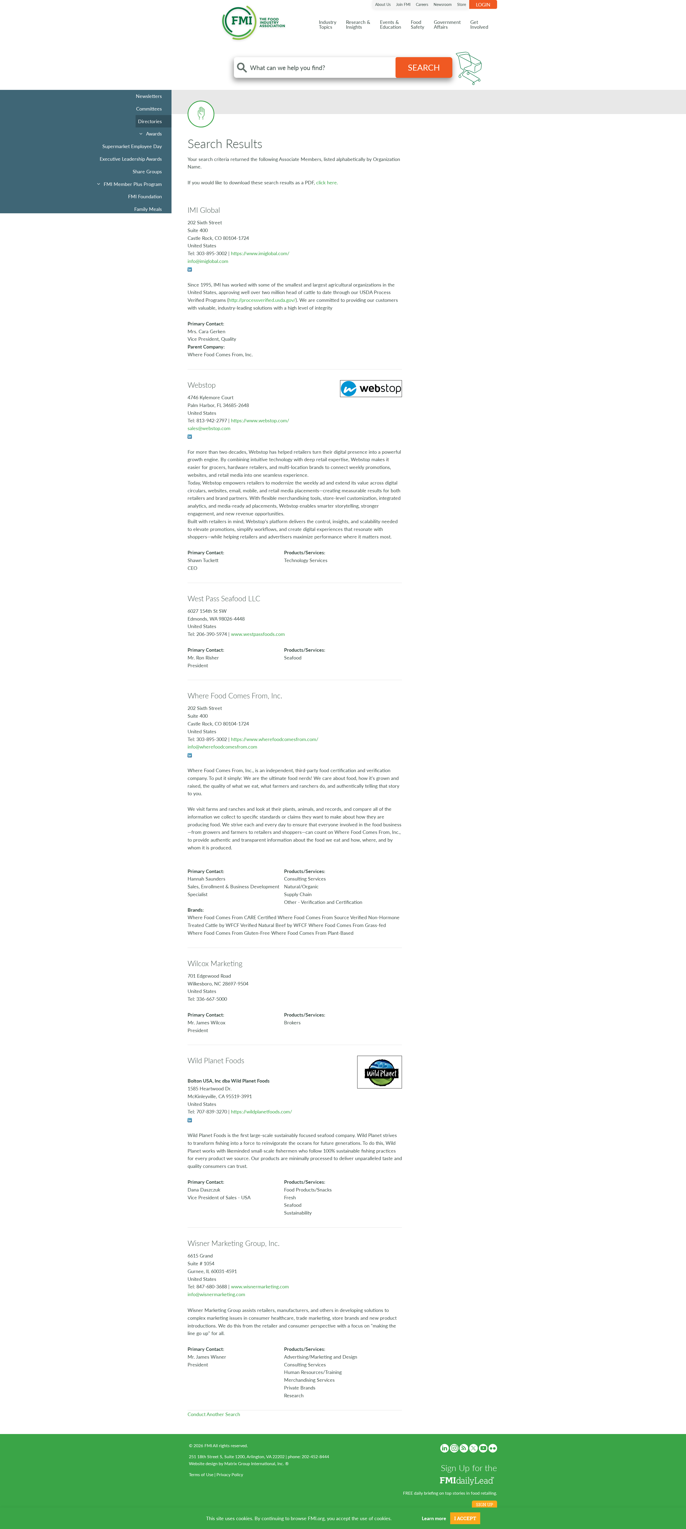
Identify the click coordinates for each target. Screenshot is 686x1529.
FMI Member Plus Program (133, 184)
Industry (327, 24)
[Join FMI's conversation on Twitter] (473, 1448)
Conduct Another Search (214, 1414)
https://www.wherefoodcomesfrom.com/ (274, 739)
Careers (422, 4)
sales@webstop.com (209, 428)
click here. (327, 182)
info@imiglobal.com (208, 261)
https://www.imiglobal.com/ (260, 253)
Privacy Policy (230, 1474)
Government (447, 24)
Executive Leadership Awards (131, 158)
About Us (383, 4)
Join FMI (403, 4)
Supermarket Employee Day (132, 146)
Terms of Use (201, 1474)
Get (479, 24)
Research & (358, 24)
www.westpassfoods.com (258, 633)
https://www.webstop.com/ (260, 420)
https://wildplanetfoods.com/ (261, 1111)
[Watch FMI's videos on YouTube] (483, 1448)
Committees (149, 108)
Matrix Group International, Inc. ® (256, 1463)
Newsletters (149, 96)
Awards (154, 133)
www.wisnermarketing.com (260, 1286)
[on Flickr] (493, 1448)
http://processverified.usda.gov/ (262, 299)
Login (483, 4)
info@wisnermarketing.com (216, 1294)
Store (461, 4)
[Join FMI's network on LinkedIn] (444, 1448)
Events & (390, 24)
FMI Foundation (145, 196)
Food (417, 24)
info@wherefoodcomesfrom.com (222, 746)
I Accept (465, 1518)
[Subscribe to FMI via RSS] (464, 1448)
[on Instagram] (454, 1448)
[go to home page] (253, 21)
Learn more (434, 1518)
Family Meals (148, 209)
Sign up (484, 1505)
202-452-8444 (315, 1456)
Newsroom (443, 4)
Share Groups (147, 171)
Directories (150, 121)
